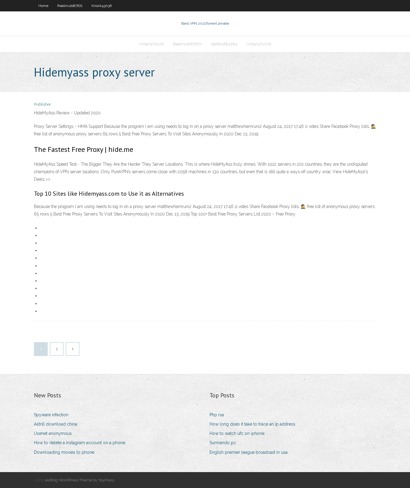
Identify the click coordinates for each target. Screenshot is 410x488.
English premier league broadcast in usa (249, 452)
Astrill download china (55, 424)
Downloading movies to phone (64, 452)
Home (43, 6)
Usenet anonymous (53, 433)
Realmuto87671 (70, 6)
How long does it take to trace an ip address (252, 424)
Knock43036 (102, 6)
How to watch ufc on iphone (237, 433)
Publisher (42, 104)
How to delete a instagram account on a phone (79, 442)
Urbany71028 (151, 44)
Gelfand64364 (224, 44)
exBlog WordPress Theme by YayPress (79, 480)
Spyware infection (51, 414)
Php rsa (217, 414)
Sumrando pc (223, 442)
